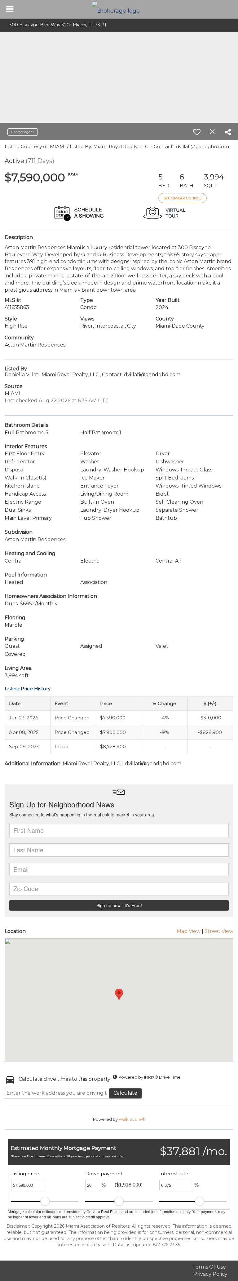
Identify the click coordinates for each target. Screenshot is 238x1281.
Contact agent (22, 132)
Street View (219, 931)
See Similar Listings (182, 198)
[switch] (197, 132)
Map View (189, 931)
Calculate (125, 1093)
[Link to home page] (119, 9)
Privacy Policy (210, 1274)
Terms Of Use (209, 1267)
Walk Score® (132, 1119)
